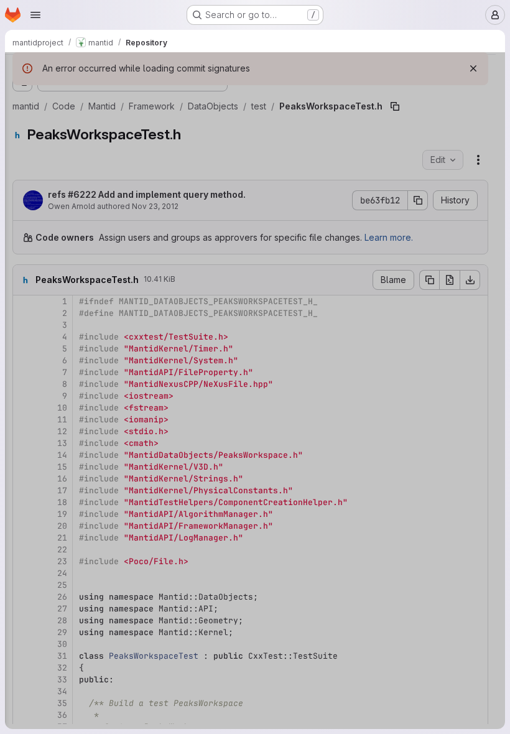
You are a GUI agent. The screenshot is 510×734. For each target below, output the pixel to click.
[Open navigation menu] (35, 15)
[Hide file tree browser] (22, 70)
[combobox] (102, 94)
